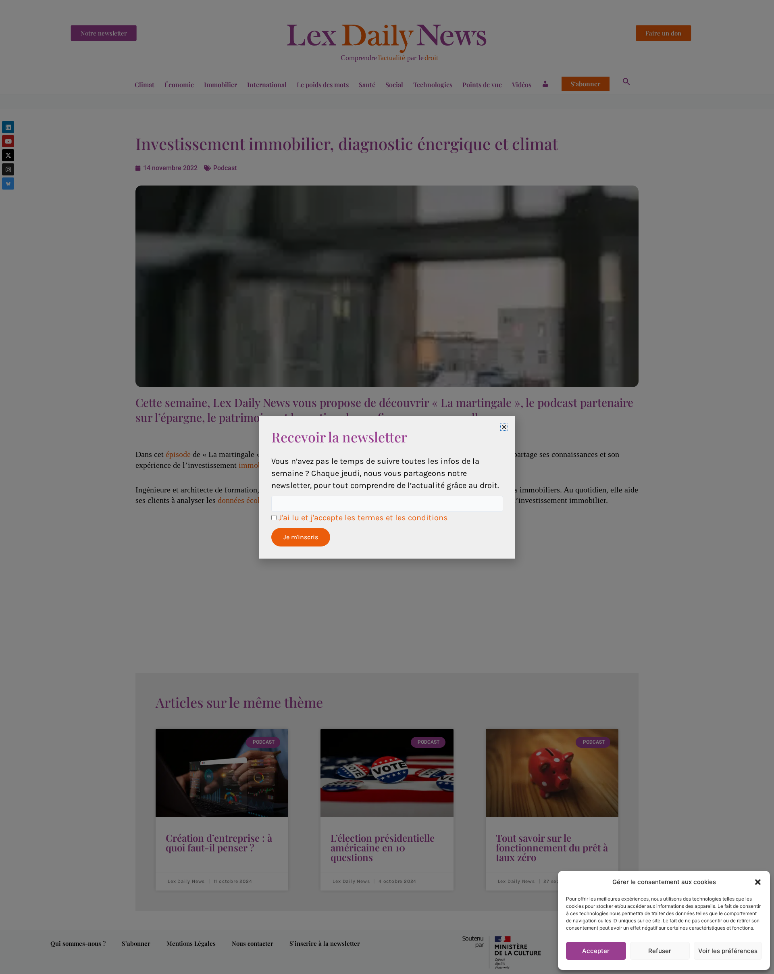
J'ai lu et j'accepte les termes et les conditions (363, 517)
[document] (387, 487)
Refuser (659, 951)
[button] (758, 882)
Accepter (596, 951)
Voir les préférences (727, 951)
